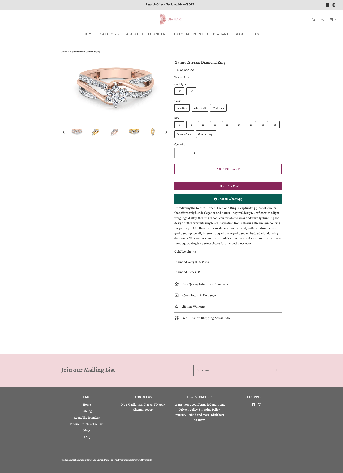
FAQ (256, 34)
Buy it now (228, 186)
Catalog (87, 411)
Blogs (241, 34)
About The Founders (147, 34)
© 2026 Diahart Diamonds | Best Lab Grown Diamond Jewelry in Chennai (96, 459)
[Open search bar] (313, 19)
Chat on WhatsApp (230, 199)
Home (88, 34)
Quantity (179, 144)
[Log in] (322, 19)
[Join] (276, 370)
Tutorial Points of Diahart (201, 34)
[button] (63, 132)
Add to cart (228, 169)
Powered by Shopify (142, 459)
